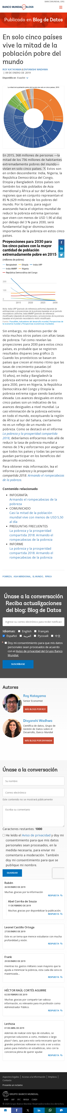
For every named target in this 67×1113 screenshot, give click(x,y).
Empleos (52, 1076)
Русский (43, 636)
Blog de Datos (48, 20)
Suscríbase (18, 664)
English (26, 631)
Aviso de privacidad (36, 835)
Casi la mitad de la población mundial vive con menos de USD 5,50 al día (36, 517)
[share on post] (28, 1110)
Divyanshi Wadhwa (36, 69)
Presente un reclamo (13, 1085)
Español (21, 78)
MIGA (26, 1099)
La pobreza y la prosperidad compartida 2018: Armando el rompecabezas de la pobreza (31, 535)
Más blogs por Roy (35, 709)
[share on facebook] (16, 1110)
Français (43, 631)
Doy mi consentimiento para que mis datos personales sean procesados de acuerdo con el (35, 649)
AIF (13, 1099)
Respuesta (53, 895)
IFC (19, 1099)
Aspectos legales (11, 1076)
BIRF (6, 1099)
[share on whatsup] (50, 1110)
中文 (57, 636)
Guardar (12, 873)
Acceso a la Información (33, 1076)
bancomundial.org (54, 1)
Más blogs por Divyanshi (38, 740)
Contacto (7, 1080)
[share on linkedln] (39, 1110)
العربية (27, 636)
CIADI (34, 1099)
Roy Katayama (12, 69)
